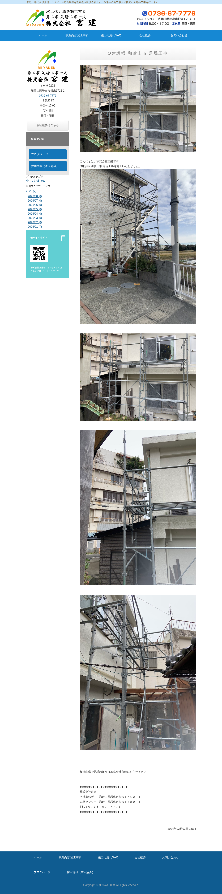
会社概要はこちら (48, 125)
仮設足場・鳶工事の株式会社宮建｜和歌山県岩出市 (62, 18)
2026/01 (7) (35, 226)
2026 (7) (31, 191)
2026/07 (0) (35, 200)
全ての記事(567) (36, 180)
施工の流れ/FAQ (111, 35)
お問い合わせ (179, 35)
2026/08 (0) (35, 196)
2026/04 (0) (35, 213)
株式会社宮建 (107, 885)
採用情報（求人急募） (45, 166)
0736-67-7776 (47, 95)
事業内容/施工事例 (77, 35)
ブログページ (39, 154)
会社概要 (145, 35)
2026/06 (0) (35, 204)
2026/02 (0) (35, 222)
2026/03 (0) (35, 218)
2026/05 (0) (35, 209)
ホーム (43, 35)
